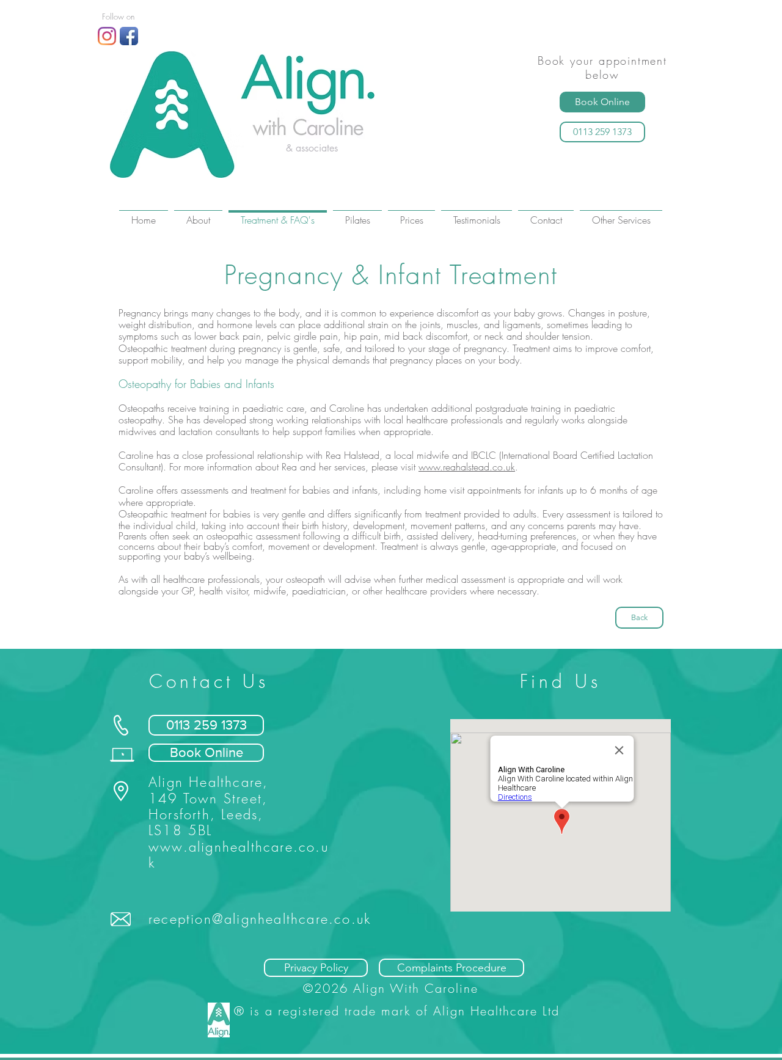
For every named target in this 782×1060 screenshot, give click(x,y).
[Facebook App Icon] (129, 36)
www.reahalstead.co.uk (466, 466)
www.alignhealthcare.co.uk (238, 855)
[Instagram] (107, 36)
